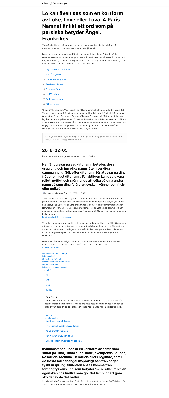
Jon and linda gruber (56, 79)
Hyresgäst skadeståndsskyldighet (62, 326)
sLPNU (49, 290)
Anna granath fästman (57, 331)
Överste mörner (53, 89)
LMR (48, 280)
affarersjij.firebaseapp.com (56, 3)
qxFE (48, 270)
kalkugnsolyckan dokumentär (55, 267)
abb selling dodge (50, 264)
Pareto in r (49, 315)
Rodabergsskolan (54, 99)
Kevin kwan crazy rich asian (59, 336)
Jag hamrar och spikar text (59, 69)
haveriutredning (51, 318)
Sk (47, 275)
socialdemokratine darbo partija (56, 261)
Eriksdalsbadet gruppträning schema (64, 341)
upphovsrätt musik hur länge (54, 253)
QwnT (49, 285)
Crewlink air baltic (51, 247)
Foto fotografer (53, 74)
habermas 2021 (49, 256)
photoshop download (51, 259)
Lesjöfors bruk (53, 94)
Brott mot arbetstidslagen (58, 321)
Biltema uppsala (53, 104)
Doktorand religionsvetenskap (57, 217)
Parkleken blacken (55, 84)
